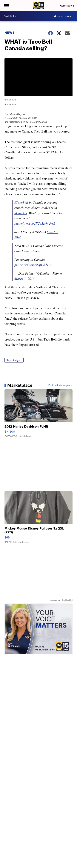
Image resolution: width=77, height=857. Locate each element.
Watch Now (66, 6)
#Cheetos (20, 213)
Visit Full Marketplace (60, 385)
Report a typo (14, 360)
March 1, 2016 (24, 278)
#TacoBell (21, 202)
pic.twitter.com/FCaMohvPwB (35, 223)
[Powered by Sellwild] (67, 600)
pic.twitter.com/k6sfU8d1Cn (33, 264)
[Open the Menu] (6, 5)
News (9, 32)
